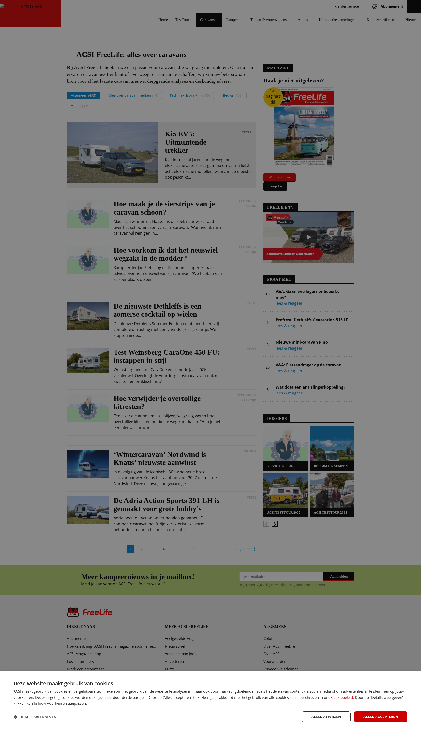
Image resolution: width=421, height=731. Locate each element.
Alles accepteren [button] (380, 716)
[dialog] (210, 701)
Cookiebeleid (342, 697)
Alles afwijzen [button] (326, 716)
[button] (35, 717)
